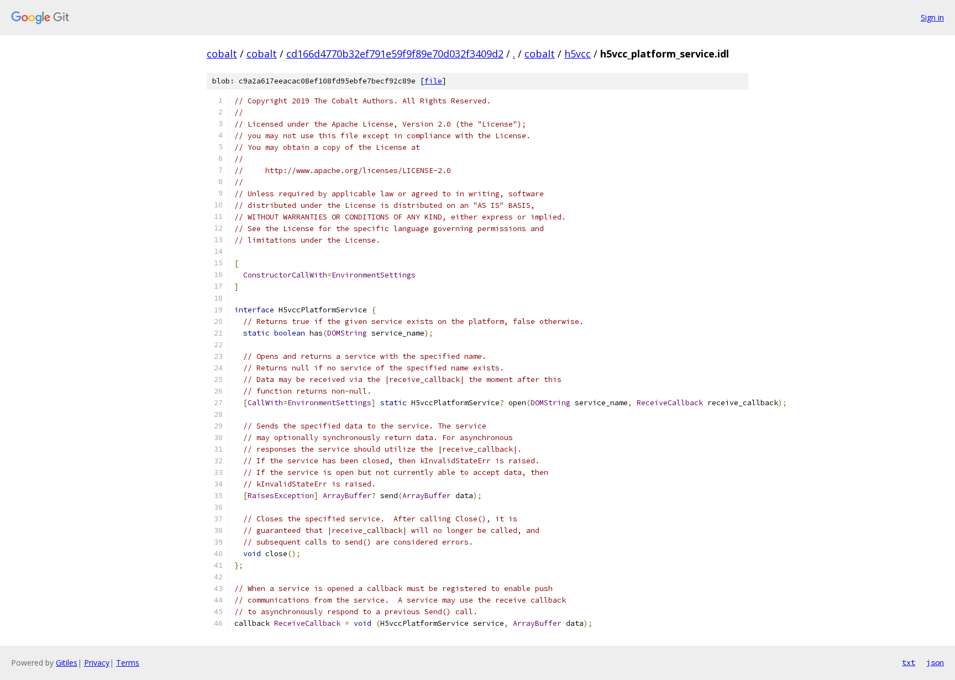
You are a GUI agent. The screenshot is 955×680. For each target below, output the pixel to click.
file (433, 81)
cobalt (222, 53)
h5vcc (577, 53)
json (935, 662)
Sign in (932, 17)
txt (908, 662)
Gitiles (66, 662)
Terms (127, 662)
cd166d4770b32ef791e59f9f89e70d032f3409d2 (394, 53)
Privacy (96, 662)
